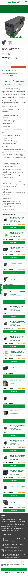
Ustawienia (20, 572)
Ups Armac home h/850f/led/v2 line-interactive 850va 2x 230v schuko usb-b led (17, 456)
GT (14, 279)
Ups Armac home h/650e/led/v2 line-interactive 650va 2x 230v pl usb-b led (16, 352)
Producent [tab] (7, 84)
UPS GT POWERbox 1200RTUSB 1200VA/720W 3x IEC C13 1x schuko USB (17, 500)
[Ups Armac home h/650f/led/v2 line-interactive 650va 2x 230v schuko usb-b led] (5, 428)
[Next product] (13, 10)
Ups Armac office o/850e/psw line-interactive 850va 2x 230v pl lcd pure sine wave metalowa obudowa (17, 337)
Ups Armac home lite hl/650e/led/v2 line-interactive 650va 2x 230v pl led (17, 322)
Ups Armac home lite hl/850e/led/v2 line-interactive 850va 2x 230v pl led (17, 292)
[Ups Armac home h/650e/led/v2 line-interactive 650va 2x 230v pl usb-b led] (5, 353)
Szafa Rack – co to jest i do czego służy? (14, 550)
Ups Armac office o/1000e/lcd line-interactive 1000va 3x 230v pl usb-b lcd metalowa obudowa (17, 441)
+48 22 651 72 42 (5, 524)
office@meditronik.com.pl (7, 526)
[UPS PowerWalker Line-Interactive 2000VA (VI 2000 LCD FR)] (5, 368)
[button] (2, 2)
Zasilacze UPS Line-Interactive (12, 73)
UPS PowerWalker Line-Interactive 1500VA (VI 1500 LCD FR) (17, 248)
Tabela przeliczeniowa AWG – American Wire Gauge (15, 539)
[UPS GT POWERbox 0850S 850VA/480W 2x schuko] (5, 279)
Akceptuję (14, 569)
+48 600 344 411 (17, 524)
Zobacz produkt (14, 227)
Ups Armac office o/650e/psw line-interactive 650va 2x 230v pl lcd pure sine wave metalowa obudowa (17, 233)
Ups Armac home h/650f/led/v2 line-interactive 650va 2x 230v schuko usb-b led (17, 426)
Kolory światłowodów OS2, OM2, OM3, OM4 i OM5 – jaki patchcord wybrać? (15, 555)
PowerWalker (16, 368)
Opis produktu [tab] (7, 81)
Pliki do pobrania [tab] (20, 81)
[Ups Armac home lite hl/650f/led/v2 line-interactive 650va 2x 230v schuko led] (5, 264)
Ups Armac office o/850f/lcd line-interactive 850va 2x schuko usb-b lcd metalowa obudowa (17, 307)
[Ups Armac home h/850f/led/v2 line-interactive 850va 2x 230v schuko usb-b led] (5, 457)
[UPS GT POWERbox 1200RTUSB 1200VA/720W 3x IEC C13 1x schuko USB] (5, 502)
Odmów (7, 572)
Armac (15, 220)
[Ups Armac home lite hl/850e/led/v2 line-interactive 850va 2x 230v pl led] (5, 294)
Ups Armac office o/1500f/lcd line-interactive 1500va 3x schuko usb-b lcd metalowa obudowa (17, 397)
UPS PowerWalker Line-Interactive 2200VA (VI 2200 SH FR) (17, 411)
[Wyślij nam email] (18, 530)
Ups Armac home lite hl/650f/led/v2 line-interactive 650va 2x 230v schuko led (17, 263)
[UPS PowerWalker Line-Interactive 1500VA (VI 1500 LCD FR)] (5, 249)
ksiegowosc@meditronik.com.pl (8, 530)
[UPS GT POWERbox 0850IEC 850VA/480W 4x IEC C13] (5, 383)
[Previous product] (15, 10)
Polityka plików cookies (13, 576)
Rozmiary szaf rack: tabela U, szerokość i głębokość (14, 545)
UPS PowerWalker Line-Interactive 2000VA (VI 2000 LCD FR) (17, 367)
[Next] (24, 27)
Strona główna (5, 6)
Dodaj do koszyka (18, 66)
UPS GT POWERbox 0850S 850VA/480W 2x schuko (15, 277)
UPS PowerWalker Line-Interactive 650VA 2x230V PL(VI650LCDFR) (17, 471)
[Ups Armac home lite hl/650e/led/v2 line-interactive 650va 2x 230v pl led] (5, 323)
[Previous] (4, 27)
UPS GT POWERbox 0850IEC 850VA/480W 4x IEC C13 (16, 381)
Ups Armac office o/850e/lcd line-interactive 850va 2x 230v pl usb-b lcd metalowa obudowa (17, 218)
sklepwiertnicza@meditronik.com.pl (9, 528)
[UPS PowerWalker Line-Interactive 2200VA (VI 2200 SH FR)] (5, 413)
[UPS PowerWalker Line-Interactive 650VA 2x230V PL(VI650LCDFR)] (5, 472)
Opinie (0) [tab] (20, 84)
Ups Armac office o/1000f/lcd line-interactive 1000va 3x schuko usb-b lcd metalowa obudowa (17, 486)
